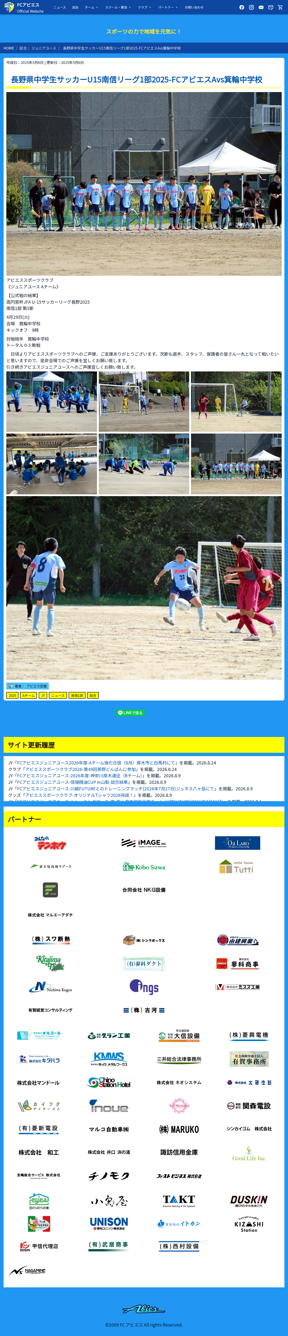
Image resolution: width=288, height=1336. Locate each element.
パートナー (166, 7)
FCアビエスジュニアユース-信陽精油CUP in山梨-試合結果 (72, 782)
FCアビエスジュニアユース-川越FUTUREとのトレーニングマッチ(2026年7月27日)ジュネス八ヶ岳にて (115, 788)
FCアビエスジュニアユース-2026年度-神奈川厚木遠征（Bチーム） (79, 775)
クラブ (142, 7)
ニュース (60, 7)
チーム (89, 7)
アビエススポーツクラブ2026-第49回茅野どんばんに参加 (80, 769)
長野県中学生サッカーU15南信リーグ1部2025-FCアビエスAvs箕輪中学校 (122, 48)
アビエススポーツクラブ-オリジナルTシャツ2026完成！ (79, 795)
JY (43, 695)
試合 (75, 7)
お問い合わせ (194, 7)
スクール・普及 (116, 7)
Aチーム (28, 695)
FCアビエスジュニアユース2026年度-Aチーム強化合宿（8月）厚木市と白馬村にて (96, 763)
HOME (9, 48)
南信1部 (77, 695)
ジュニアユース (44, 48)
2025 (12, 695)
